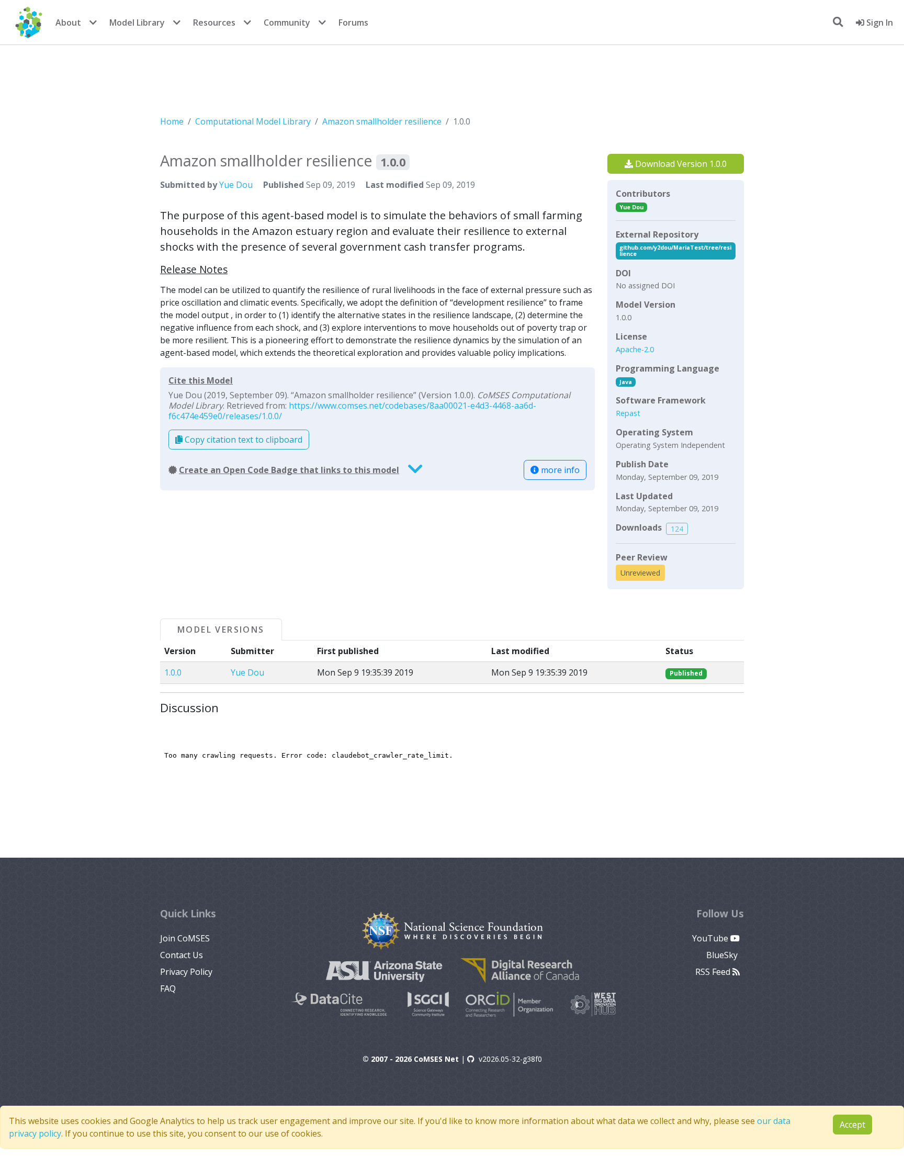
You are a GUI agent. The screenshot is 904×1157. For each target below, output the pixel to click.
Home (172, 121)
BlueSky (723, 955)
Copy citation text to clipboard (242, 439)
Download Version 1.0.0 (680, 164)
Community (287, 22)
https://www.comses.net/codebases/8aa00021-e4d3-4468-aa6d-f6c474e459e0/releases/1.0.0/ (352, 411)
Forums (353, 22)
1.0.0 (173, 672)
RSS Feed (713, 972)
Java (625, 382)
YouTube (711, 938)
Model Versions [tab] (221, 629)
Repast (628, 413)
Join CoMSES (185, 938)
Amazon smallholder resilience (382, 121)
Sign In (878, 22)
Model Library (137, 22)
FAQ (168, 988)
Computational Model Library (253, 121)
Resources (214, 22)
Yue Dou (236, 184)
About (68, 22)
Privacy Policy (186, 972)
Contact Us (181, 955)
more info (559, 470)
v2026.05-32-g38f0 (510, 1059)
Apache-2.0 (635, 349)
